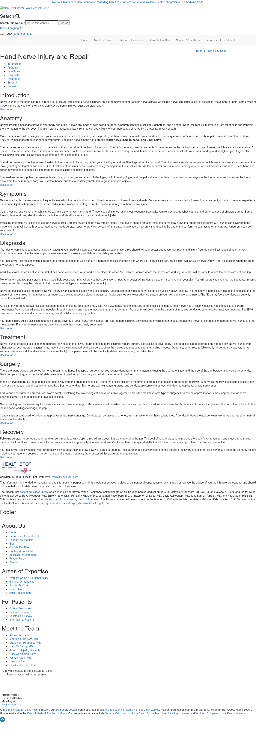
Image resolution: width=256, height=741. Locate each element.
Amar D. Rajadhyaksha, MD (25, 650)
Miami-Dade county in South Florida (121, 709)
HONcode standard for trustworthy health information (68, 499)
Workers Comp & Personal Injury (28, 578)
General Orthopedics (21, 581)
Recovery (13, 86)
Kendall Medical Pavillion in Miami (47, 713)
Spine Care (16, 589)
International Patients (21, 619)
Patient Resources (20, 608)
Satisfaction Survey (20, 616)
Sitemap (14, 562)
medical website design (62, 503)
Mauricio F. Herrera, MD (23, 639)
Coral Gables (151, 709)
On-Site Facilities (160, 40)
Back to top (6, 109)
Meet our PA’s (17, 661)
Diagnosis (13, 75)
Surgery (12, 82)
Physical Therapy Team (23, 665)
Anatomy (12, 67)
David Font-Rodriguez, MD (25, 642)
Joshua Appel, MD (20, 657)
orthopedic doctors (66, 709)
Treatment (13, 79)
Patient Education (19, 612)
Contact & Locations (188, 40)
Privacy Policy (17, 558)
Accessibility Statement (23, 555)
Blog (12, 543)
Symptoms (13, 71)
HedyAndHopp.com (12, 704)
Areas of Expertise (131, 40)
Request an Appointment (220, 40)
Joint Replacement (20, 593)
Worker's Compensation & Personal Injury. (220, 713)
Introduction (14, 64)
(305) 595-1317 (23, 33)
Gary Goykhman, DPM (22, 654)
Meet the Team (103, 40)
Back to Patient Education (211, 50)
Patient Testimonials (21, 540)
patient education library (34, 492)
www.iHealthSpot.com (65, 477)
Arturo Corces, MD (20, 635)
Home (84, 40)
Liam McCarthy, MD (21, 646)
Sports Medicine (18, 585)
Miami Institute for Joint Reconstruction (25, 709)
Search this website (12, 23)
